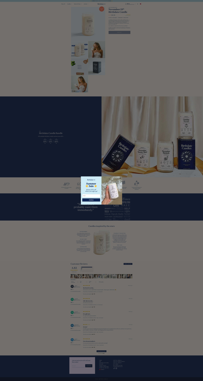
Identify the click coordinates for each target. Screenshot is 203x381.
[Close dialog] (120, 178)
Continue (91, 200)
